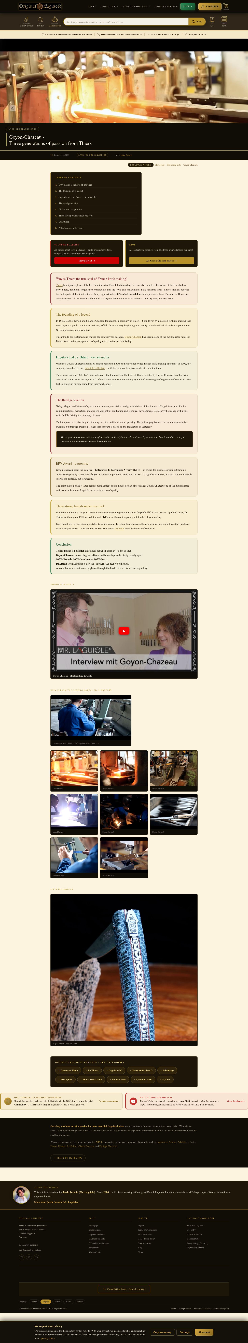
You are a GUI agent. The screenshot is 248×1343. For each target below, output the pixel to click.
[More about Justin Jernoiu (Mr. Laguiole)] (21, 1195)
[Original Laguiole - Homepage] (40, 6)
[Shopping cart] (226, 6)
